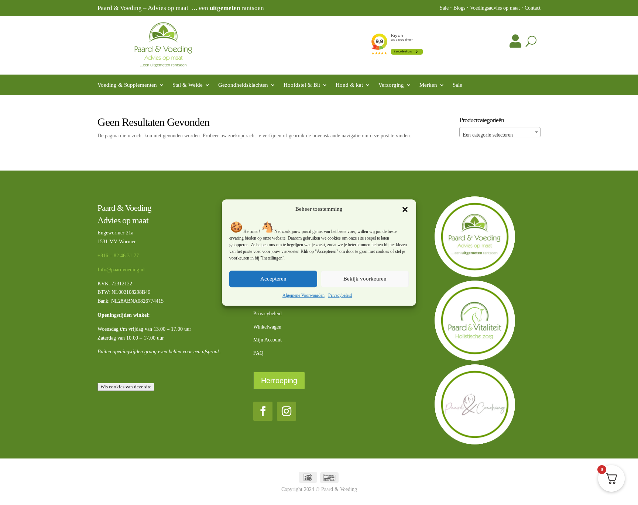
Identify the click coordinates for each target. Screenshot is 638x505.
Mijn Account (267, 340)
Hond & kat (349, 85)
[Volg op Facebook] (262, 411)
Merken (428, 85)
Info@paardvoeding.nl (121, 269)
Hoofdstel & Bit (302, 85)
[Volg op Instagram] (286, 411)
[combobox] (500, 132)
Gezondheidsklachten (243, 85)
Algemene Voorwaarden (303, 295)
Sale (444, 8)
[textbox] (500, 135)
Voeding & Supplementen (127, 85)
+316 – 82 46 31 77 (118, 255)
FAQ (258, 353)
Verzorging (391, 85)
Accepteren (273, 279)
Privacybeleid (340, 295)
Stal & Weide (187, 85)
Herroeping (279, 381)
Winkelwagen (267, 327)
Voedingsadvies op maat (495, 8)
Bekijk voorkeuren (365, 279)
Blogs (459, 8)
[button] (405, 209)
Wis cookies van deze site (125, 386)
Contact (533, 8)
